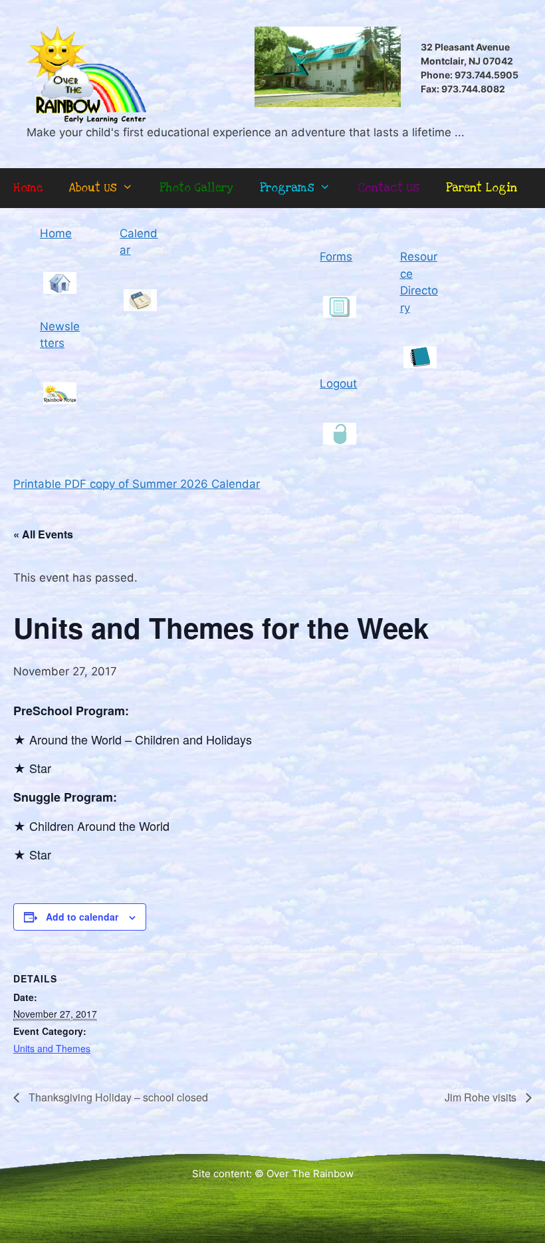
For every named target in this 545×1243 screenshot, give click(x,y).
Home (28, 187)
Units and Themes (51, 1048)
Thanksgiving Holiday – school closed (117, 1097)
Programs (287, 187)
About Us (93, 187)
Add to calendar (82, 916)
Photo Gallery (196, 187)
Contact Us (388, 187)
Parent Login (481, 187)
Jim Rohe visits (482, 1097)
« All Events (43, 534)
